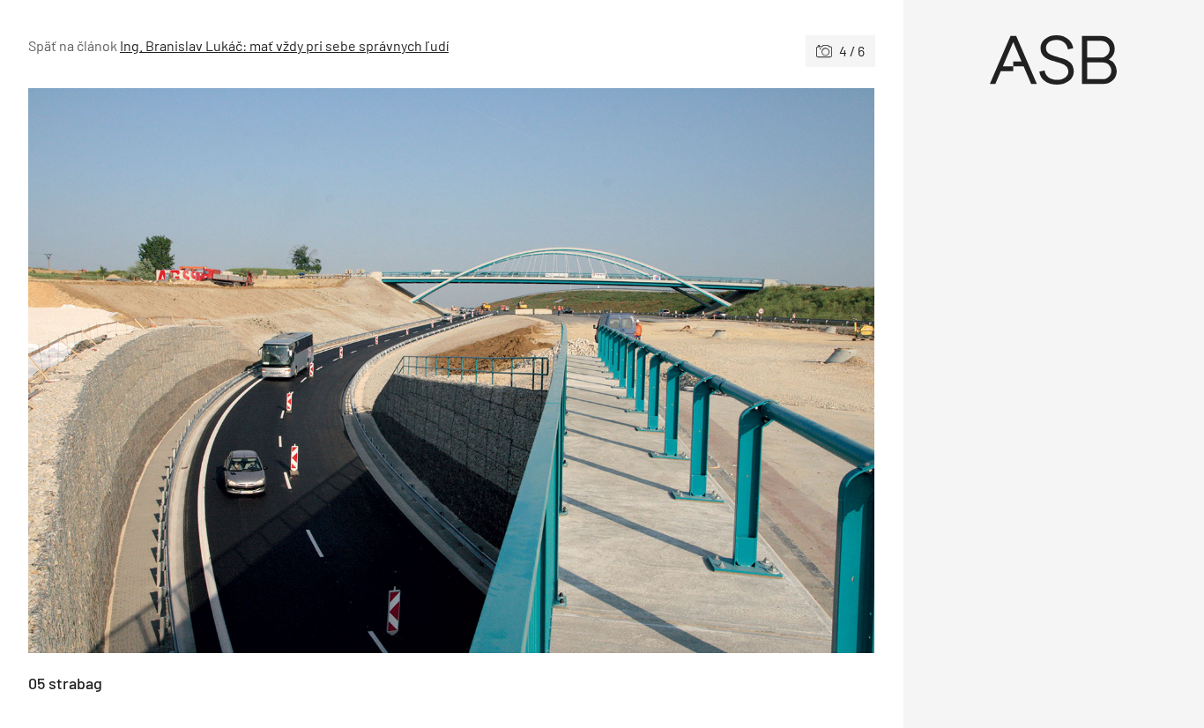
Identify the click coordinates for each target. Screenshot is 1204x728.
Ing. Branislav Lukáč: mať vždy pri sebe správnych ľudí (284, 45)
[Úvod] (1054, 60)
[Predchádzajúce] (239, 370)
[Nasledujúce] (662, 370)
